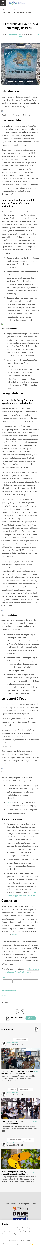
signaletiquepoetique (15, 1140)
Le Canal (10, 802)
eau (25, 981)
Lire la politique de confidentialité (11, 1237)
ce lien (14, 934)
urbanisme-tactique (20, 1039)
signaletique (29, 1140)
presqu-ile (18, 981)
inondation (33, 981)
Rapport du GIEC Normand (24, 895)
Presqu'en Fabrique (14, 34)
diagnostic (7, 981)
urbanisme (20, 985)
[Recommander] (23, 1011)
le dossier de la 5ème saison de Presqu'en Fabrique (20, 970)
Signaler (7, 1002)
